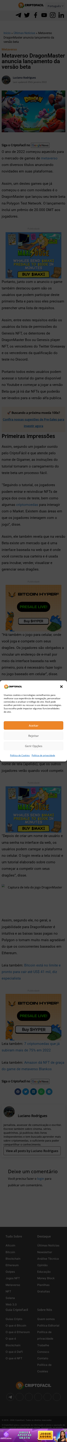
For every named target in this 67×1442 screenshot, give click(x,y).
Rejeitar (33, 736)
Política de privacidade (43, 755)
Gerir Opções (33, 746)
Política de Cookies (20, 755)
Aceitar (33, 725)
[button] (61, 686)
